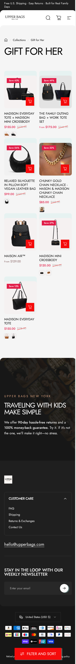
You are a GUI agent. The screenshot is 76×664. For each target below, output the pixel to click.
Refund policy (12, 656)
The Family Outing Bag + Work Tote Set (54, 117)
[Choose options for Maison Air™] (30, 244)
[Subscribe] (64, 588)
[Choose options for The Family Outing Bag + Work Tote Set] (65, 101)
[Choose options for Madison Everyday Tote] (30, 307)
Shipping (14, 515)
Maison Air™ (14, 256)
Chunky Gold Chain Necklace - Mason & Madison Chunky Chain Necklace (54, 189)
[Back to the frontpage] (6, 40)
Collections (19, 40)
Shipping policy (62, 656)
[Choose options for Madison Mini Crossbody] (65, 244)
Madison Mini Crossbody (50, 258)
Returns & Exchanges (22, 521)
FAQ (11, 509)
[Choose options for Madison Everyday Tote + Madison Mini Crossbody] (30, 101)
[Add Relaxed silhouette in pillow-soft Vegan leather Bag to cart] (30, 169)
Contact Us (15, 527)
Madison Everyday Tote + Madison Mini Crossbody (19, 117)
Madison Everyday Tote (19, 321)
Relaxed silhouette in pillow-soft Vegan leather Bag (20, 185)
